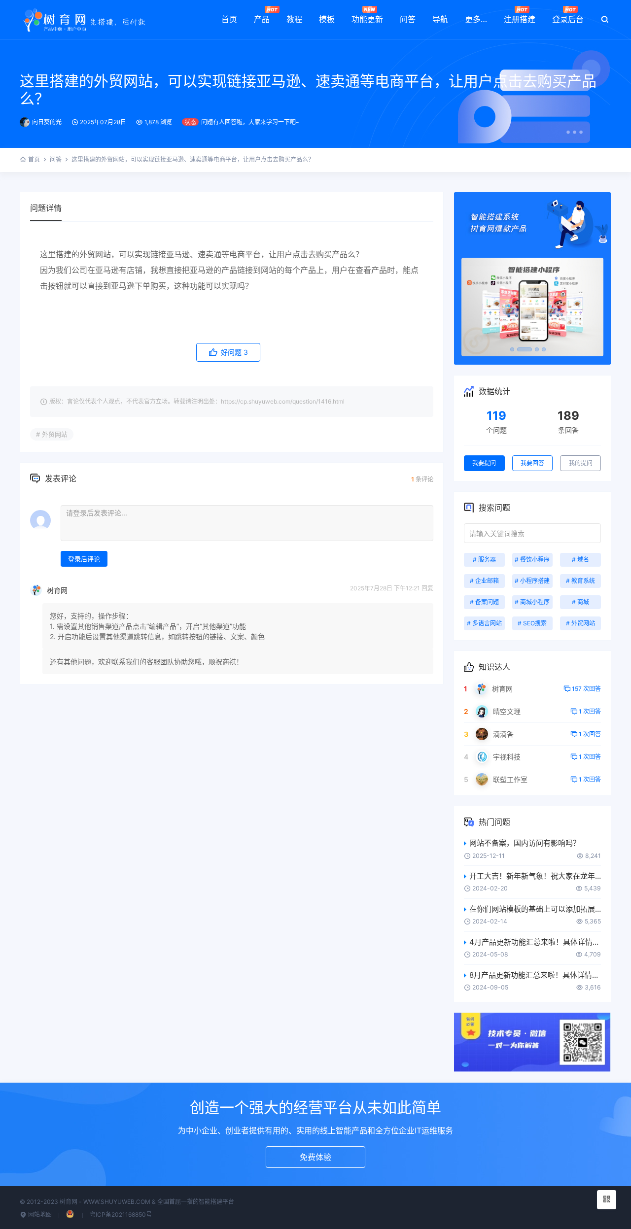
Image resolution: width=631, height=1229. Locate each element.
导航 (440, 19)
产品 (262, 19)
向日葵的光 (47, 122)
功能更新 (367, 19)
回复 (427, 588)
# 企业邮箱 (484, 580)
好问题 (233, 352)
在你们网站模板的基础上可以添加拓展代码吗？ (535, 909)
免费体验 (315, 1157)
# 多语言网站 (484, 623)
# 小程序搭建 (532, 580)
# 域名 (580, 559)
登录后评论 (84, 559)
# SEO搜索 (532, 623)
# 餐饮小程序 (532, 559)
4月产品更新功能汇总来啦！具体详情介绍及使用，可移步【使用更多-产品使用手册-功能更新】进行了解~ (535, 942)
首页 (229, 19)
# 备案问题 (484, 602)
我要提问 (484, 463)
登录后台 (568, 19)
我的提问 (581, 463)
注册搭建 (519, 19)
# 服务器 (484, 559)
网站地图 (39, 1214)
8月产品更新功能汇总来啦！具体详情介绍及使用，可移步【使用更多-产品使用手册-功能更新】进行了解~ (535, 975)
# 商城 (580, 602)
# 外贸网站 (52, 434)
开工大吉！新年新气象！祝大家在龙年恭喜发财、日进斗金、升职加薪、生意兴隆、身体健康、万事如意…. (535, 876)
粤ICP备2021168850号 (121, 1214)
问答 (408, 19)
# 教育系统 (580, 580)
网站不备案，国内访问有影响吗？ (524, 843)
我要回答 (532, 463)
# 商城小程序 (532, 602)
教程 (294, 19)
